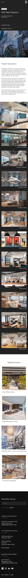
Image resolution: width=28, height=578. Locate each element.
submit (11, 507)
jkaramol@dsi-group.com (9, 563)
